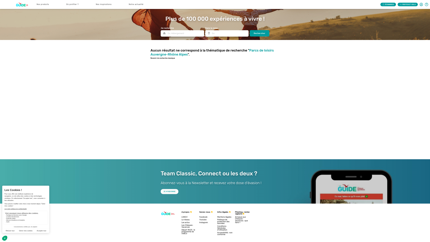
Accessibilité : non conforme (224, 234)
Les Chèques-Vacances (187, 226)
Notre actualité (136, 4)
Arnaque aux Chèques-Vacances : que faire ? (241, 220)
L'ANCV (185, 217)
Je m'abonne (169, 192)
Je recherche (167, 28)
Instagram (203, 223)
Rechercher (259, 33)
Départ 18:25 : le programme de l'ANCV (188, 232)
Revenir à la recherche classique (162, 58)
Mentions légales (224, 217)
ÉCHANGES (389, 4)
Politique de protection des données (223, 221)
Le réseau (186, 220)
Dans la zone (211, 28)
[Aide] (426, 4)
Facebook (203, 217)
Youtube (202, 220)
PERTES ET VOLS (409, 4)
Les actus (186, 223)
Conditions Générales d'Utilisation (222, 228)
